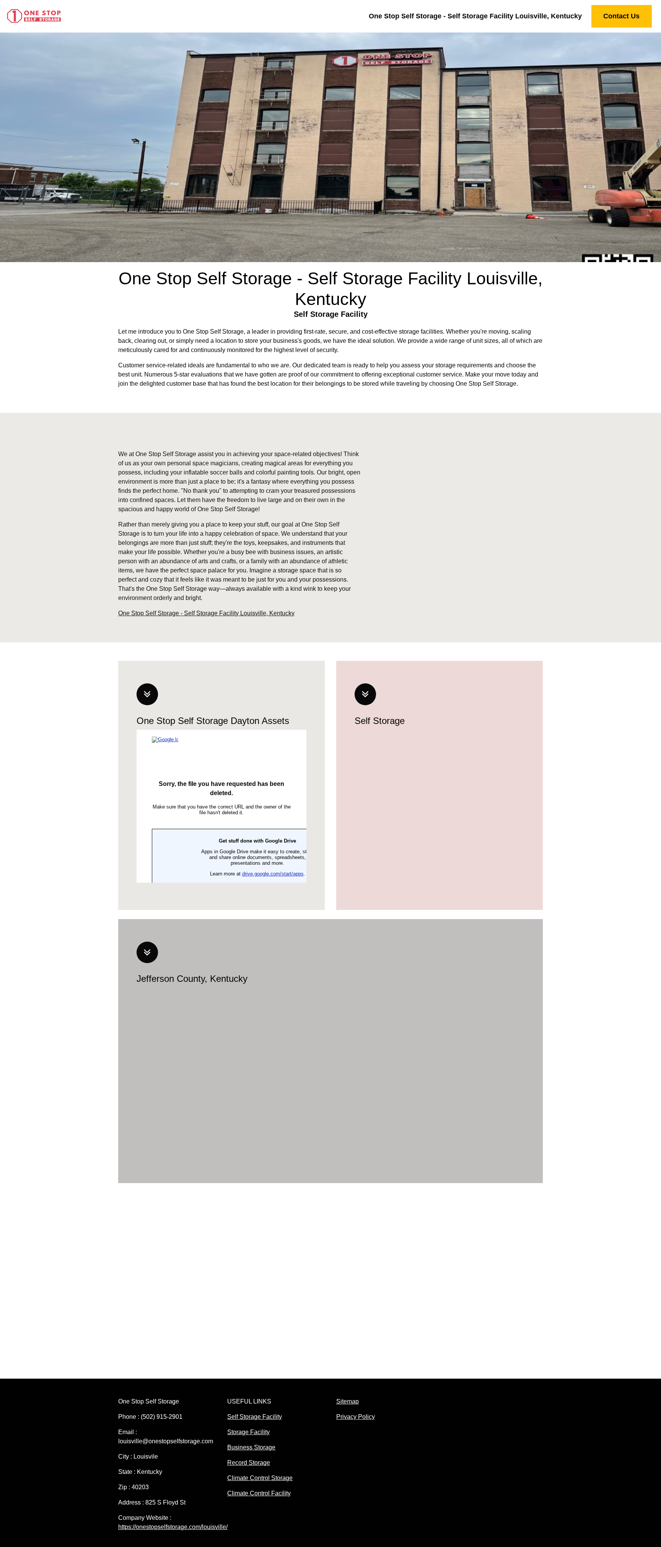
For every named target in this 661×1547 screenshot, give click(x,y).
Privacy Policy (355, 1416)
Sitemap (347, 1401)
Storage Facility (248, 1432)
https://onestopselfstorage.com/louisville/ (173, 1527)
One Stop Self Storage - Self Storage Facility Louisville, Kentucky (475, 16)
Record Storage (248, 1462)
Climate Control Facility (259, 1493)
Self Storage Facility (254, 1416)
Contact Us (621, 16)
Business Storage (251, 1447)
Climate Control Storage (260, 1478)
